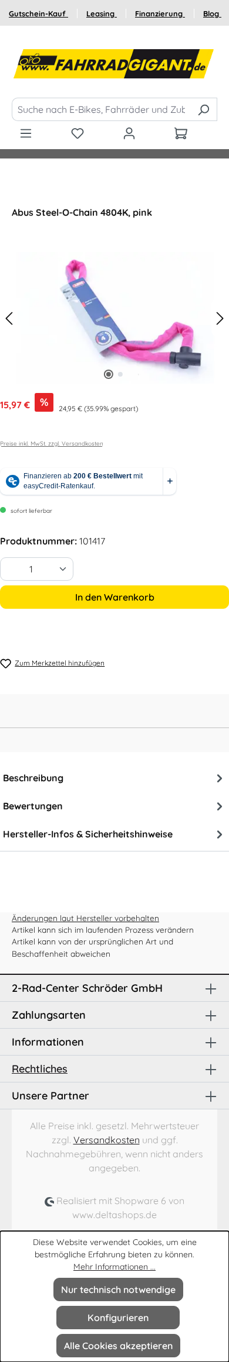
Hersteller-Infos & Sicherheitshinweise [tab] (88, 834)
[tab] (114, 778)
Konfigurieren (118, 1317)
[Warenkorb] (181, 132)
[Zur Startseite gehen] (114, 64)
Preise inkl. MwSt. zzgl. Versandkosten (51, 443)
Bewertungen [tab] (33, 806)
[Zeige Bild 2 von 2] (120, 374)
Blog (212, 13)
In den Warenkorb (114, 597)
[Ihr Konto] (129, 132)
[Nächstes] (220, 318)
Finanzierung (160, 13)
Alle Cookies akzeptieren (118, 1345)
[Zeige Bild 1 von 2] (108, 374)
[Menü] (26, 132)
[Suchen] (203, 109)
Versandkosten (106, 1140)
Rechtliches (40, 1068)
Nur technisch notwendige (118, 1289)
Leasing (101, 13)
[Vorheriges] (9, 318)
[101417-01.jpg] (114, 318)
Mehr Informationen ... (114, 1266)
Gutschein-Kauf (38, 13)
